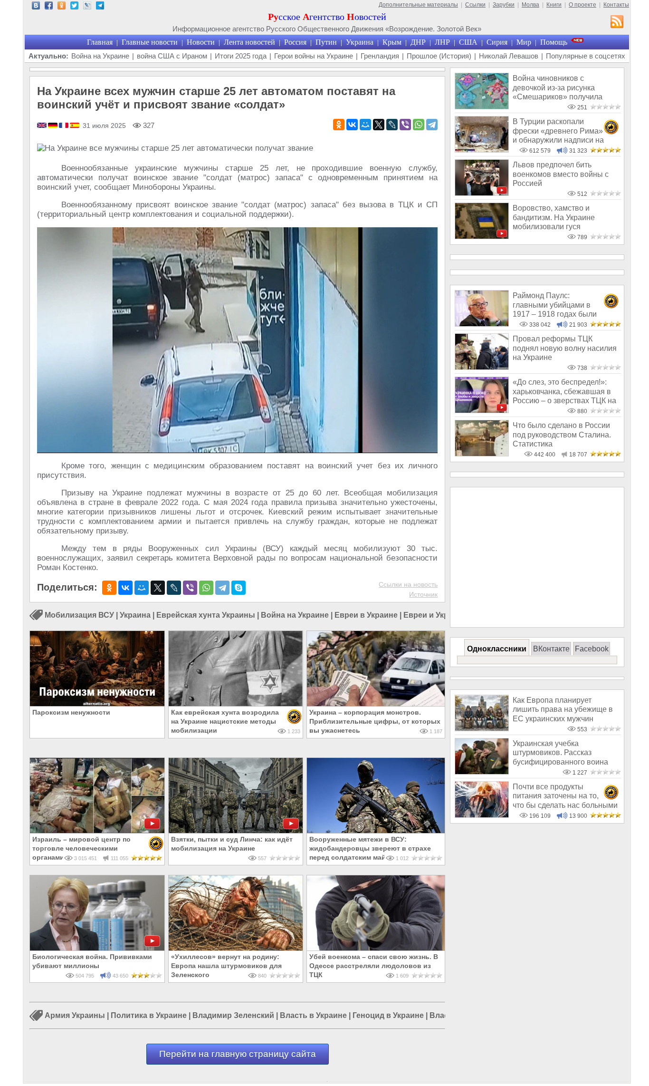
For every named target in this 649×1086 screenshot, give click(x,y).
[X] (378, 124)
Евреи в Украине (366, 615)
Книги (554, 4)
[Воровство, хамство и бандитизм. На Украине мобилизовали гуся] (482, 237)
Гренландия (380, 56)
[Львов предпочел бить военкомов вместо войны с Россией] (482, 193)
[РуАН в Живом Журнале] (87, 7)
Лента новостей (249, 42)
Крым (391, 42)
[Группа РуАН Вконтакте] (36, 7)
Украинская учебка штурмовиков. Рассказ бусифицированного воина (560, 752)
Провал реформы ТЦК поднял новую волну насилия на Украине (565, 348)
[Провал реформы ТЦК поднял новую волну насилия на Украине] (482, 367)
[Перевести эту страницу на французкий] (64, 126)
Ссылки (475, 4)
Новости (201, 42)
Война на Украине (100, 56)
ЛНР (442, 42)
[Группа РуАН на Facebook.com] (49, 7)
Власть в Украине (313, 1016)
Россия (295, 42)
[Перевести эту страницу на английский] (42, 126)
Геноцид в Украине (388, 1016)
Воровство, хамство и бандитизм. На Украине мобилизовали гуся (554, 217)
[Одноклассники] (338, 124)
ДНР (418, 42)
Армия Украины (75, 1016)
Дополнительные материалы (418, 4)
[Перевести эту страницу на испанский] (74, 126)
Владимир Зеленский (233, 1016)
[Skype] (238, 588)
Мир (523, 42)
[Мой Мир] (365, 124)
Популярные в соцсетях (585, 56)
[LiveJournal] (392, 124)
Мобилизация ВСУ (79, 615)
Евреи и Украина (435, 615)
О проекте (582, 4)
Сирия (497, 42)
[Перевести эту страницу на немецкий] (53, 126)
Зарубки (504, 4)
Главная (100, 42)
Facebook (592, 649)
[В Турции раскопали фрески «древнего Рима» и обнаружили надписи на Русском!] (482, 150)
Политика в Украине (149, 1016)
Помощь (553, 42)
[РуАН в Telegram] (100, 7)
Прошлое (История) (439, 56)
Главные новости (150, 42)
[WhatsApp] (418, 124)
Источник (423, 594)
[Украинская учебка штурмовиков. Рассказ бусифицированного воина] (482, 772)
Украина (359, 42)
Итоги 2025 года (241, 56)
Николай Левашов (508, 56)
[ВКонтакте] (352, 124)
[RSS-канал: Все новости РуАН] (617, 23)
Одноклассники (496, 649)
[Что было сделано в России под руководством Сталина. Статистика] (482, 454)
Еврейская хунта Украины (205, 615)
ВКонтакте (551, 649)
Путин (326, 42)
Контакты (616, 4)
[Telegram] (432, 124)
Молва (530, 4)
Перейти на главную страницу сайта (237, 1054)
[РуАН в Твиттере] (74, 7)
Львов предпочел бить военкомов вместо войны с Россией (561, 174)
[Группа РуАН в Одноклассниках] (61, 7)
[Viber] (405, 124)
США (468, 42)
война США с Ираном (172, 56)
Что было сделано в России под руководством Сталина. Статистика (562, 434)
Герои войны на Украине (313, 56)
